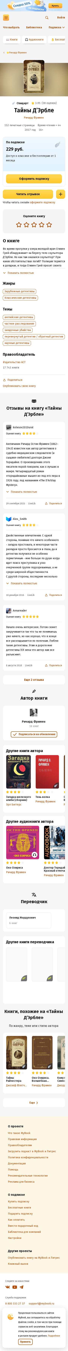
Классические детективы (20, 297)
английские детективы (19, 317)
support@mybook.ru (41, 1303)
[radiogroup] (34, 225)
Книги (13, 39)
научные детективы (17, 343)
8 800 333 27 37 (15, 1303)
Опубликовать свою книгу (19, 386)
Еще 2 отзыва (34, 680)
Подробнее (54, 1335)
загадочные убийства (18, 330)
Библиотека (34, 27)
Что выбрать (11, 27)
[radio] (19, 225)
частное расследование (19, 323)
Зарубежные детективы (20, 291)
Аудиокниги (36, 39)
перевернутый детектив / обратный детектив (34, 336)
